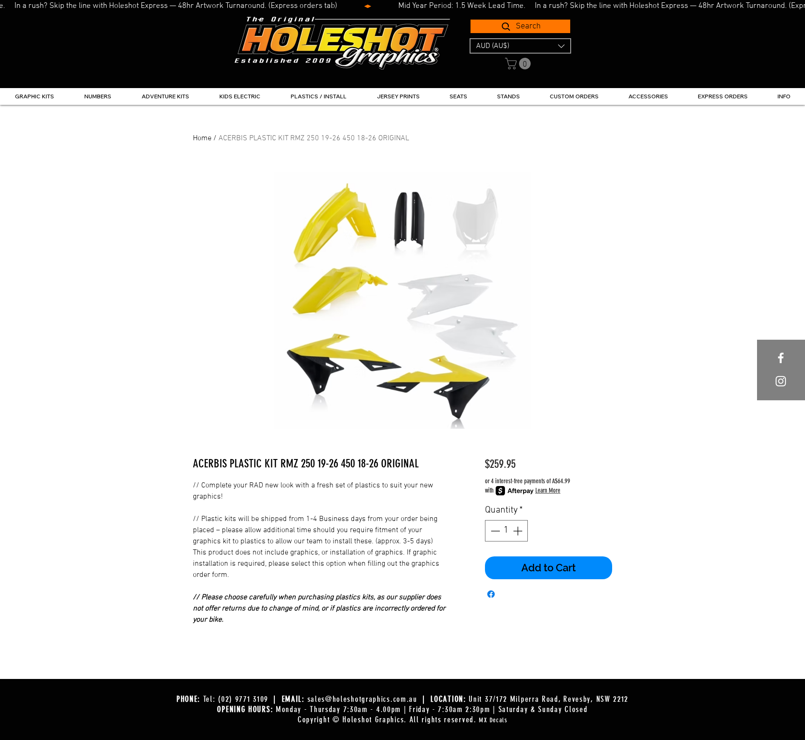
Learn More (547, 490)
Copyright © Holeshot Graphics (351, 719)
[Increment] (518, 531)
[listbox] (520, 46)
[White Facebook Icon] (781, 358)
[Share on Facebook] (491, 594)
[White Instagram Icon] (781, 381)
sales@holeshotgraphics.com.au (362, 699)
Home (202, 138)
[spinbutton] (506, 531)
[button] (520, 46)
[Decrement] (494, 531)
